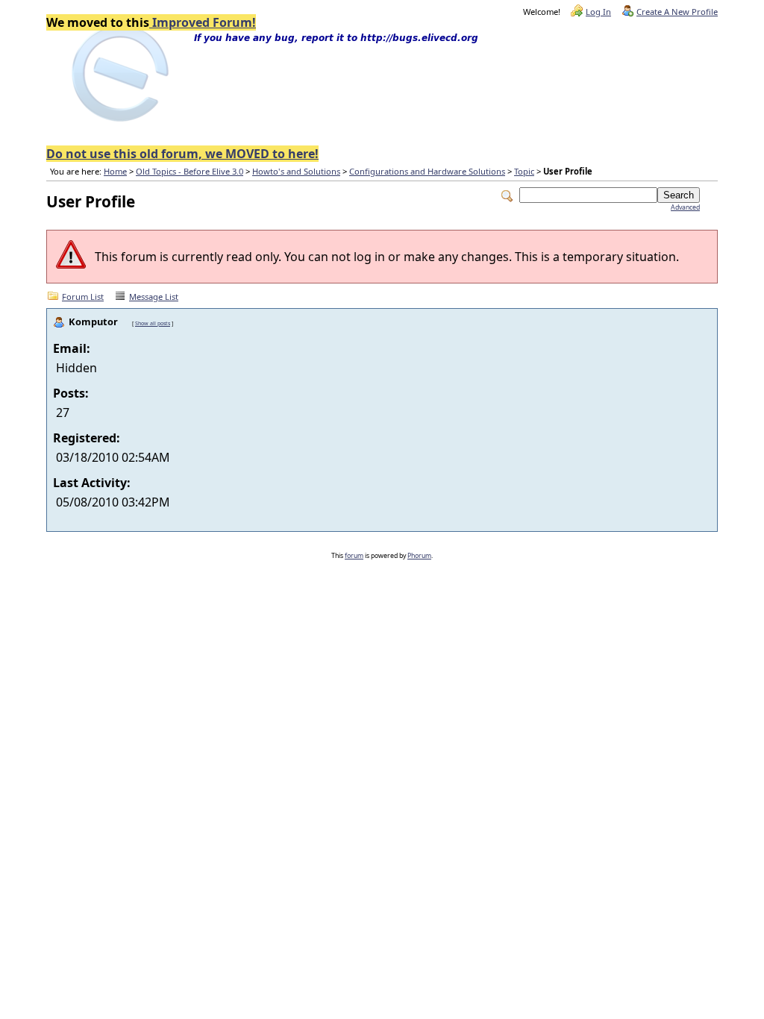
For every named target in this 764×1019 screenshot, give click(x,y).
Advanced (685, 207)
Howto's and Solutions (296, 171)
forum (354, 555)
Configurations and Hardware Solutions (427, 171)
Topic (524, 171)
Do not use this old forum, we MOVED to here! (182, 153)
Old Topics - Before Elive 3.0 (189, 171)
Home (115, 171)
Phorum (419, 555)
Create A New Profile (677, 11)
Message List (153, 296)
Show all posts (152, 323)
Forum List (83, 296)
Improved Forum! (202, 22)
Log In (598, 11)
